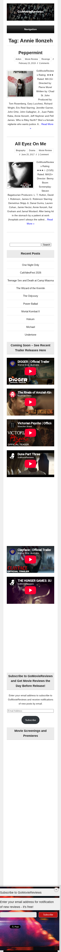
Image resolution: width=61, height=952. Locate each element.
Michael (30, 326)
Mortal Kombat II (30, 311)
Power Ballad (30, 303)
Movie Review (31, 59)
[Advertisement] (30, 512)
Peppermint (30, 52)
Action (18, 59)
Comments (44, 63)
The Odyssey (30, 295)
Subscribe (30, 720)
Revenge (46, 59)
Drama (32, 150)
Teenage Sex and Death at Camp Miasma (30, 280)
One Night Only (30, 264)
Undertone (30, 334)
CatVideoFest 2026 (30, 272)
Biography (20, 150)
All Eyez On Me (30, 143)
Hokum (30, 319)
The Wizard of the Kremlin (30, 288)
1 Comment (43, 154)
